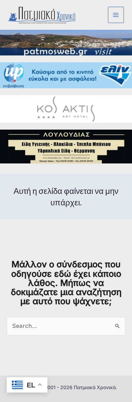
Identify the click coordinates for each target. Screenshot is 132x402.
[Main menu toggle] (116, 15)
